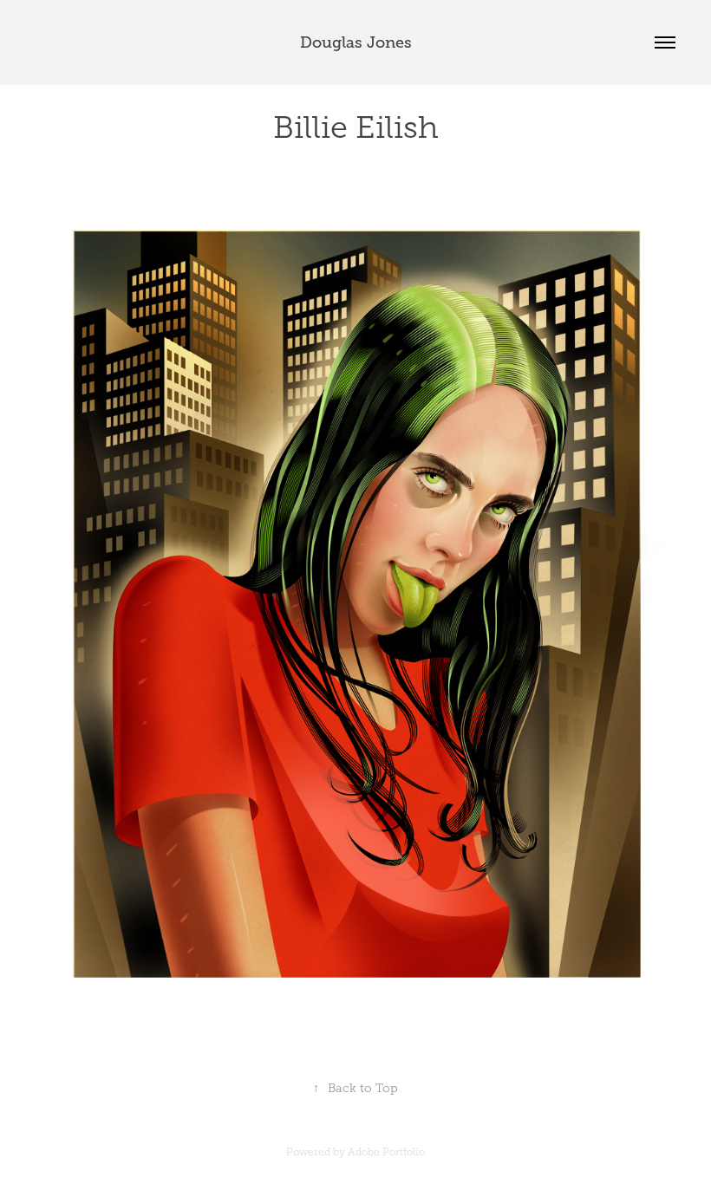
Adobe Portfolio (386, 1152)
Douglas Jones (356, 42)
